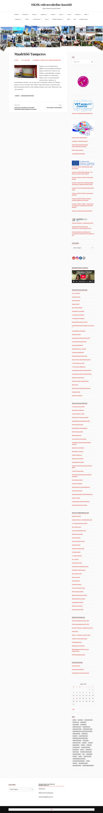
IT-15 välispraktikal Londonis (79, 523)
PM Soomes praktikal (77, 591)
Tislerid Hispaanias (77, 483)
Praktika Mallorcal (77, 455)
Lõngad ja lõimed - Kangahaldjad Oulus (82, 519)
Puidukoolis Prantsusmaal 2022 (80, 417)
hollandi (85, 740)
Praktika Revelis (76, 552)
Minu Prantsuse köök (77, 431)
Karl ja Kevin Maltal (77, 307)
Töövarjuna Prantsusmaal (54, 107)
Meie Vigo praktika (77, 395)
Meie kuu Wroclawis (77, 534)
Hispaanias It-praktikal (78, 311)
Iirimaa (34, 14)
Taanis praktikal (76, 537)
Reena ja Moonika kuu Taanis (79, 595)
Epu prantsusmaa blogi (78, 669)
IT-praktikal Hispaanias (78, 318)
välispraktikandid (88, 765)
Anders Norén (62, 809)
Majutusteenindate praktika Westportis (82, 494)
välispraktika (77, 765)
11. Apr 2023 (26, 60)
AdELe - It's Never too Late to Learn (81, 635)
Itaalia (26, 19)
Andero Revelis (76, 580)
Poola (68, 14)
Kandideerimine (83, 19)
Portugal (77, 14)
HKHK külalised (87, 729)
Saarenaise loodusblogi (78, 447)
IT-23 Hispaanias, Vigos (78, 363)
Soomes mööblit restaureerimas (80, 381)
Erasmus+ (37, 60)
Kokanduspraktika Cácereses (79, 505)
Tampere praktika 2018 (78, 548)
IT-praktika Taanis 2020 (78, 406)
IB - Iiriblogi (75, 559)
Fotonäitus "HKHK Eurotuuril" (80, 141)
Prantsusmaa (36, 19)
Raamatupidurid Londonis (78, 598)
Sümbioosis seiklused (77, 458)
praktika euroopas (86, 751)
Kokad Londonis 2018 (77, 609)
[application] (83, 276)
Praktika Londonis (76, 584)
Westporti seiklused (77, 606)
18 (76, 698)
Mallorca (76, 749)
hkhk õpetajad (83, 735)
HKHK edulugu (77, 726)
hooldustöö (76, 742)
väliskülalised (83, 763)
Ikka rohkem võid (76, 527)
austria (80, 719)
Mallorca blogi (76, 498)
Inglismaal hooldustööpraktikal (80, 566)
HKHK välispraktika (55, 60)
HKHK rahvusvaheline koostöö (51, 4)
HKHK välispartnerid (77, 150)
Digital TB (76, 722)
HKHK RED (75, 631)
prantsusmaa (77, 754)
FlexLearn (76, 724)
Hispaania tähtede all (77, 345)
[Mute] (90, 281)
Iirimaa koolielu (76, 665)
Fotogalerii (25, 14)
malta (82, 749)
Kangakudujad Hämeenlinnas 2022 (81, 421)
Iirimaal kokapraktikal (78, 352)
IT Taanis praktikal (77, 555)
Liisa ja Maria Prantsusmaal (79, 439)
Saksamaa (89, 754)
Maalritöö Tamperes (30, 54)
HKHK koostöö (77, 729)
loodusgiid (76, 747)
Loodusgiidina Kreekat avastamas (81, 501)
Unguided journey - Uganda (79, 348)
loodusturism (86, 747)
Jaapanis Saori (75, 304)
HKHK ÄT (75, 735)
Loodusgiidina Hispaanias (78, 331)
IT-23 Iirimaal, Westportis (79, 366)
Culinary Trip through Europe (79, 638)
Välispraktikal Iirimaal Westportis (81, 487)
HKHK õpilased (77, 740)
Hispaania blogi (76, 297)
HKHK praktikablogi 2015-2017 (80, 624)
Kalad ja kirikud (76, 545)
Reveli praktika (76, 577)
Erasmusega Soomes (77, 480)
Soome (61, 14)
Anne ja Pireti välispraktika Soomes (81, 359)
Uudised (16, 14)
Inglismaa (43, 14)
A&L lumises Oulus (77, 573)
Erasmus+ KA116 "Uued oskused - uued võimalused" (82, 167)
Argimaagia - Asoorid (77, 451)
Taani (46, 19)
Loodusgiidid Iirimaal (77, 602)
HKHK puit (84, 733)
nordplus (89, 749)
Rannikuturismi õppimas (78, 645)
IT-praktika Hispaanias (78, 314)
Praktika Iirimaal (76, 516)
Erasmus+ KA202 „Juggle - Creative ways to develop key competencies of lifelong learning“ (82, 205)
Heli (17, 60)
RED (75, 19)
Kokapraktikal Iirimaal (78, 462)
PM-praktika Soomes (77, 424)
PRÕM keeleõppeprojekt (78, 654)
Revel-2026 (75, 384)
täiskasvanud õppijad (27, 95)
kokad (83, 745)
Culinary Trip (88, 719)
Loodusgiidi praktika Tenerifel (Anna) (81, 374)
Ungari (75, 763)
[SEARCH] (92, 62)
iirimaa (84, 742)
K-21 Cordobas (76, 293)
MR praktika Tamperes (78, 410)
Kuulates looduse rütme (78, 377)
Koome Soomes (76, 300)
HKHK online (76, 733)
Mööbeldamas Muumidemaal (79, 428)
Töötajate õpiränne (57, 19)
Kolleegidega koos (77, 642)
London (89, 745)
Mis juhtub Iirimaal (77, 562)
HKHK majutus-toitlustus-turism (82, 731)
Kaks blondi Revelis (77, 490)
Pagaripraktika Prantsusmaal (79, 356)
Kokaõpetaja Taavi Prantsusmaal (80, 673)
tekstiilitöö (87, 756)
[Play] (74, 281)
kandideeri (76, 745)
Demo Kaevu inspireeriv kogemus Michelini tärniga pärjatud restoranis (25, 108)
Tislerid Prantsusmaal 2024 (79, 341)
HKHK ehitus (44, 60)
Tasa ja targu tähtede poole (79, 530)
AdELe (68, 19)
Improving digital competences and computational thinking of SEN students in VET (83, 233)
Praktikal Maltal (76, 334)
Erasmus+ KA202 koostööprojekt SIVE (82, 211)
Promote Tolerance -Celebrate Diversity (82, 627)
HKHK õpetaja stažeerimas (80, 738)
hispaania (83, 724)
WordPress (47, 809)
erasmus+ (83, 722)
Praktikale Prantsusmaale (78, 570)
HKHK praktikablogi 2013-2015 (80, 620)
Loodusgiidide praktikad (78, 153)
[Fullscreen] (92, 281)
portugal (76, 751)
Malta (85, 14)
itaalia (90, 742)
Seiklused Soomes (76, 435)
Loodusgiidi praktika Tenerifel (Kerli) (81, 370)
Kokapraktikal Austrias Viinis (79, 322)
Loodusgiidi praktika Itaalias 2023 (81, 338)
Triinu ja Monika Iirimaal (78, 588)
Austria (53, 14)
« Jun (73, 709)
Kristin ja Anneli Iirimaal (78, 541)
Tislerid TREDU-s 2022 (78, 413)
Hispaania (17, 19)
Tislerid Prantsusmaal (77, 471)
